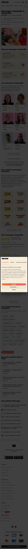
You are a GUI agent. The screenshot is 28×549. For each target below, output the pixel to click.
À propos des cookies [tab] (21, 262)
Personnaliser (13, 286)
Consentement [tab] (5, 262)
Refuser (14, 289)
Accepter (14, 284)
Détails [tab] (12, 262)
